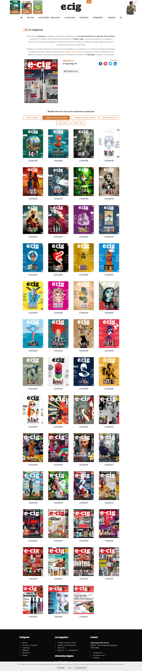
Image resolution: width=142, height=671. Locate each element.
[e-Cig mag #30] (83, 333)
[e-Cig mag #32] (33, 333)
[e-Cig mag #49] (109, 143)
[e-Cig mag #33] (109, 295)
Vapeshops (84, 17)
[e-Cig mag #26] (83, 371)
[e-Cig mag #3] (33, 599)
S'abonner (60, 650)
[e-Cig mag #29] (109, 333)
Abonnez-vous (72, 71)
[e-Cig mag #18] (83, 447)
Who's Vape (65, 52)
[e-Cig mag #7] (58, 561)
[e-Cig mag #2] (58, 599)
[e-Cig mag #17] (109, 447)
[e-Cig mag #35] (58, 295)
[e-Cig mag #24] (33, 409)
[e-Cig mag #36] (33, 295)
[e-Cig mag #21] (109, 409)
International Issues (109, 118)
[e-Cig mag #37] (109, 257)
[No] (139, 666)
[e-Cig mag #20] (33, 447)
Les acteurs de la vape (38, 12)
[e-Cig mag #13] (109, 485)
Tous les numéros (32, 118)
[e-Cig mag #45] (109, 181)
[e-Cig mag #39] (58, 257)
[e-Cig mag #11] (58, 523)
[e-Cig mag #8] (33, 561)
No (70, 668)
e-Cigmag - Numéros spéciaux (85, 118)
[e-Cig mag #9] (109, 523)
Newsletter (96, 658)
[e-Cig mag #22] (83, 409)
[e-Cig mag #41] (109, 219)
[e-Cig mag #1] (83, 599)
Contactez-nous (98, 653)
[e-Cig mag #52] (33, 143)
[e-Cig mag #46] (83, 181)
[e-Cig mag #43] (58, 219)
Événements (98, 17)
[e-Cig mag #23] (58, 409)
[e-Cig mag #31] (58, 333)
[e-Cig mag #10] (83, 523)
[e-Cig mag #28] (33, 371)
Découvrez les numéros (15, 12)
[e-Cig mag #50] (83, 143)
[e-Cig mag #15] (58, 485)
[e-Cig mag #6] (83, 561)
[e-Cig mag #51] (58, 143)
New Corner (77, 52)
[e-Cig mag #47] (58, 181)
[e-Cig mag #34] (83, 295)
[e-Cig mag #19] (58, 447)
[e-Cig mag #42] (83, 219)
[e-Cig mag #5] (109, 561)
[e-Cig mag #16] (33, 485)
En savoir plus (80, 668)
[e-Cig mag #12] (33, 523)
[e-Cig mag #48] (33, 181)
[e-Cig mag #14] (83, 485)
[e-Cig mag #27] (58, 371)
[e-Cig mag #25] (109, 371)
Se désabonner (73, 650)
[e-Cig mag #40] (33, 257)
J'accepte (60, 668)
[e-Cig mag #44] (33, 219)
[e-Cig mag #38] (83, 257)
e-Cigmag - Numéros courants (56, 118)
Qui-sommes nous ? (99, 655)
